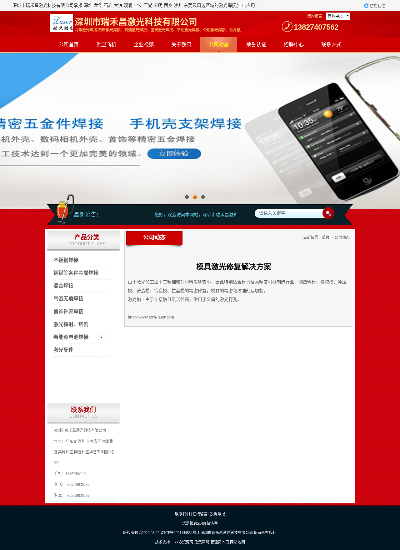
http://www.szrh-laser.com (151, 317)
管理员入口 (219, 542)
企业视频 (144, 44)
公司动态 (219, 44)
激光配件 (63, 350)
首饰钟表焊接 (68, 311)
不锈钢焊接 (65, 260)
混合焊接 (63, 285)
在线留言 (200, 514)
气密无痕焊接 (68, 298)
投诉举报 (217, 514)
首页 (325, 237)
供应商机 (106, 44)
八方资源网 (184, 542)
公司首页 (69, 44)
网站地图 (237, 542)
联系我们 (182, 514)
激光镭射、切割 (70, 324)
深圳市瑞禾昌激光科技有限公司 (226, 533)
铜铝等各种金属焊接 (75, 273)
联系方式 (331, 44)
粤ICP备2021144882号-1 (179, 533)
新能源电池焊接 (70, 337)
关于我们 (181, 44)
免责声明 (201, 542)
